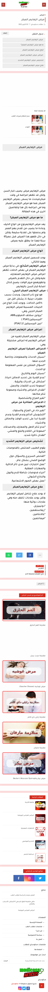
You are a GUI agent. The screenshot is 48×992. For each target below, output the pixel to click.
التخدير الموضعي (28, 841)
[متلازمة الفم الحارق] (24, 610)
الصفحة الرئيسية (36, 922)
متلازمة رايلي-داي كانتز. (36, 717)
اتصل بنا (39, 939)
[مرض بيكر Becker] (24, 763)
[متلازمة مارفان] (24, 733)
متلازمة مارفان (39, 748)
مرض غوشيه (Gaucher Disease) (32, 687)
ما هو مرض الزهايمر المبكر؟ (32, 45)
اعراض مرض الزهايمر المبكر (32, 55)
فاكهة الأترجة (29, 802)
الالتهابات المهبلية (27, 828)
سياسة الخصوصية (35, 935)
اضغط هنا (38, 950)
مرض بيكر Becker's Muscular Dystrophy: (29, 779)
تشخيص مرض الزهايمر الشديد (31, 60)
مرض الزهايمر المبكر (35, 40)
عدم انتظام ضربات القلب (20, 116)
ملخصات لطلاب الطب (33, 927)
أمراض (42, 15)
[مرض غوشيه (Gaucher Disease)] (24, 671)
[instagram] (29, 878)
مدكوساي (15, 984)
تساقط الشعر (29, 854)
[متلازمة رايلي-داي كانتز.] (24, 702)
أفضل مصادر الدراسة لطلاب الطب (22, 895)
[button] (30, 555)
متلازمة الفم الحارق (37, 625)
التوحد (27, 127)
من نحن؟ (39, 931)
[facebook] (18, 878)
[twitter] (40, 878)
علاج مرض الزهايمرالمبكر (33, 65)
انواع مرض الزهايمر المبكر (33, 50)
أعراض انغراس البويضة (26, 815)
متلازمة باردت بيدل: (37, 656)
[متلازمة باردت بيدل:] (24, 641)
